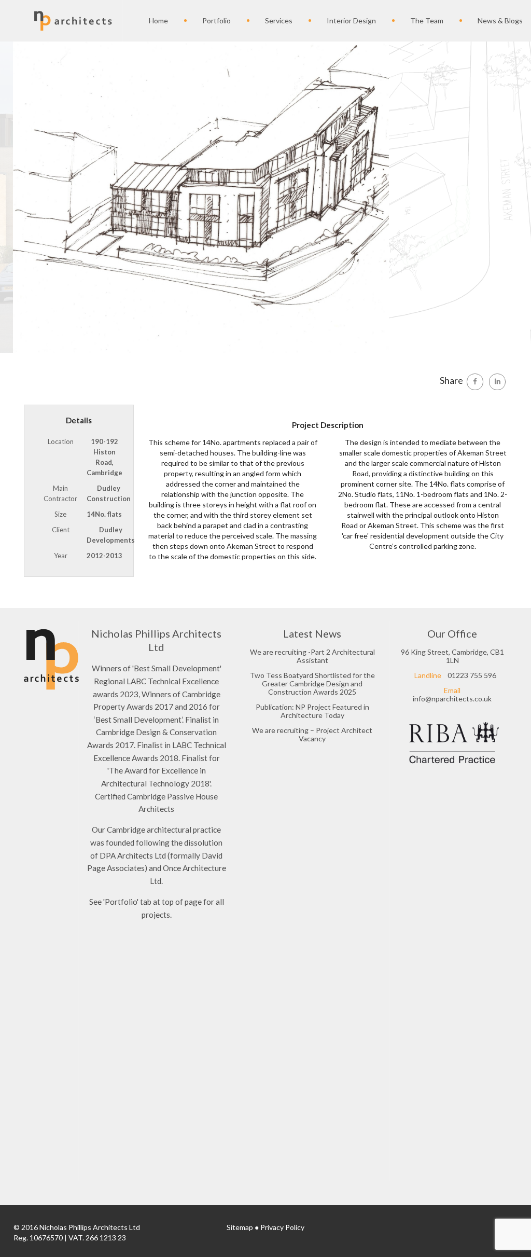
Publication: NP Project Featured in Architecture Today (312, 711)
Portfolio (216, 20)
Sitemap (240, 1227)
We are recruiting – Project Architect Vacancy (312, 734)
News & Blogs (500, 20)
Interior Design (351, 20)
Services (278, 20)
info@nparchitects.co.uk (452, 698)
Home (158, 20)
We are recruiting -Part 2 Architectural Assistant (312, 656)
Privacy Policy (282, 1227)
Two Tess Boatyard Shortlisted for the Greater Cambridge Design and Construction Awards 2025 (312, 683)
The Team (426, 20)
